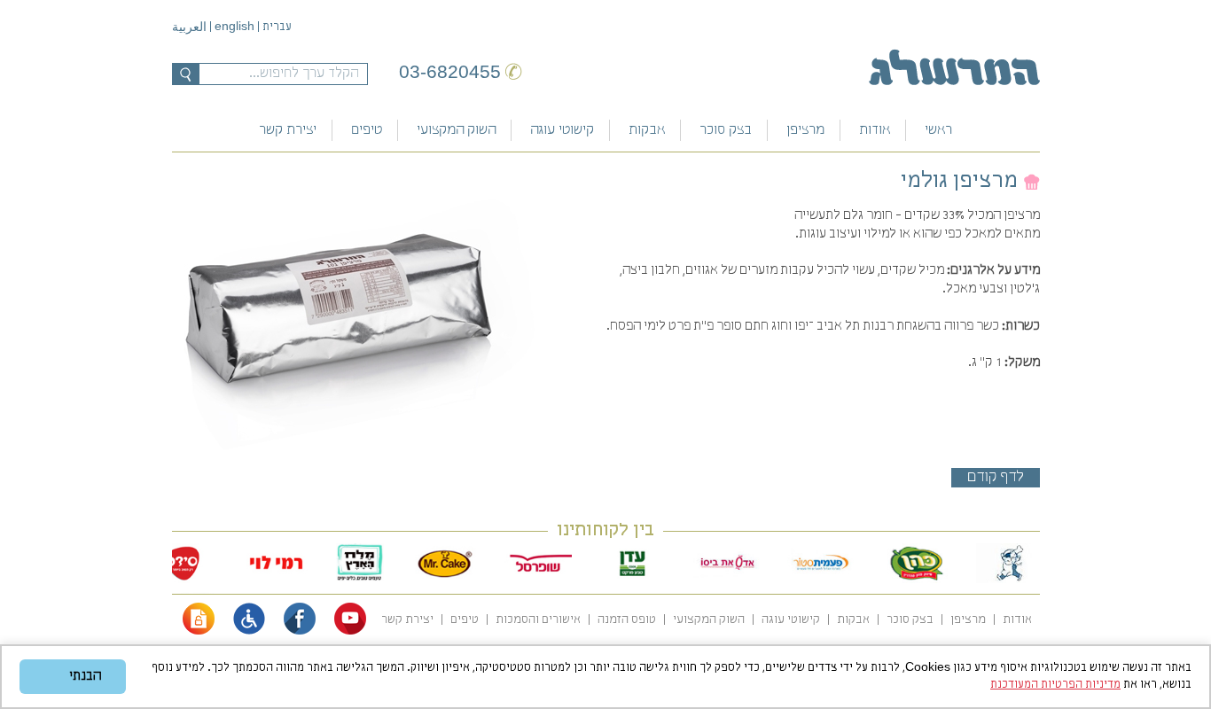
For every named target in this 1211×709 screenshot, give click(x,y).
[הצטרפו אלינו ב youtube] (350, 631)
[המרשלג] (954, 67)
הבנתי (85, 676)
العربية (189, 28)
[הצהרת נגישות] (249, 631)
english (234, 26)
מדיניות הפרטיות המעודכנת (1055, 684)
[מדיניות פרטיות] (199, 631)
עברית (277, 27)
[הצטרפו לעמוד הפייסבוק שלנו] (300, 631)
